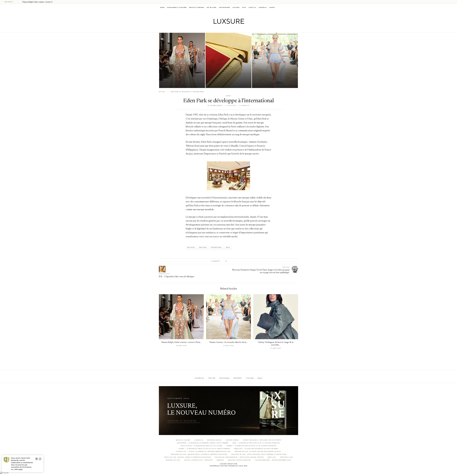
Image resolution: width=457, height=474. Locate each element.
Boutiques (191, 247)
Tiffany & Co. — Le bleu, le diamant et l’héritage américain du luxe (203, 451)
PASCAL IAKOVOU (171, 84)
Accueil (162, 92)
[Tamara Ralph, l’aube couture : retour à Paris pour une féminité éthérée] (182, 60)
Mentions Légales (214, 440)
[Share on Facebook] (230, 261)
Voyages (235, 7)
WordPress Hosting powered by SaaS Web (228, 466)
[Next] (20, 2)
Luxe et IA (252, 7)
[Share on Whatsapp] (239, 261)
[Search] (297, 7)
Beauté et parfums (196, 7)
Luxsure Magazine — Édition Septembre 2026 (273, 460)
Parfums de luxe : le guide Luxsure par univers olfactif (258, 451)
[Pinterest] (230, 29)
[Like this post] (227, 261)
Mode (162, 7)
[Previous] (17, 2)
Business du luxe (173, 460)
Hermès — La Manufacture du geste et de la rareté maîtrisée (251, 446)
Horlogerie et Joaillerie (177, 7)
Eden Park (203, 247)
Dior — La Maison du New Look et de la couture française (256, 443)
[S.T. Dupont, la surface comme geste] (228, 60)
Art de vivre (211, 7)
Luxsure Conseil (232, 440)
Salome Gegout (216, 105)
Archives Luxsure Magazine (239, 460)
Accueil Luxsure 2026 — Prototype (198, 460)
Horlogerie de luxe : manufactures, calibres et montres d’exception (199, 454)
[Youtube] (233, 29)
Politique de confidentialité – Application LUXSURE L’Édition (239, 457)
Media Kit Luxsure (183, 440)
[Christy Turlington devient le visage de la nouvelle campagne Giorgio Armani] (275, 316)
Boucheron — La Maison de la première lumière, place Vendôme (202, 443)
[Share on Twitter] (232, 261)
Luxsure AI (263, 7)
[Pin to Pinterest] (235, 261)
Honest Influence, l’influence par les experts (262, 440)
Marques (220, 460)
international (216, 247)
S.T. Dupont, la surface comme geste (228, 80)
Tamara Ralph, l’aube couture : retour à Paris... (39, 2)
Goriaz (272, 7)
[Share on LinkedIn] (237, 261)
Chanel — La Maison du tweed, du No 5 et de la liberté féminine (204, 449)
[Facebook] (220, 29)
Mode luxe (272, 457)
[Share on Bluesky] (244, 261)
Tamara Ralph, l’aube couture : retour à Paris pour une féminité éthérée (179, 77)
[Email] (237, 29)
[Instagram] (227, 29)
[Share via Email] (246, 261)
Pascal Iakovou (217, 84)
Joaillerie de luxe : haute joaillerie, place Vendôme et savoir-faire (258, 454)
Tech (244, 7)
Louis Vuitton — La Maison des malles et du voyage (201, 446)
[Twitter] (223, 29)
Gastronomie (224, 7)
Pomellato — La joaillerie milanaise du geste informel (256, 449)
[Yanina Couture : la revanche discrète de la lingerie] (275, 60)
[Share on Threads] (242, 261)
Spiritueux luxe (286, 457)
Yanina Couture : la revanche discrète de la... (228, 342)
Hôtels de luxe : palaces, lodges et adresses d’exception (187, 457)
